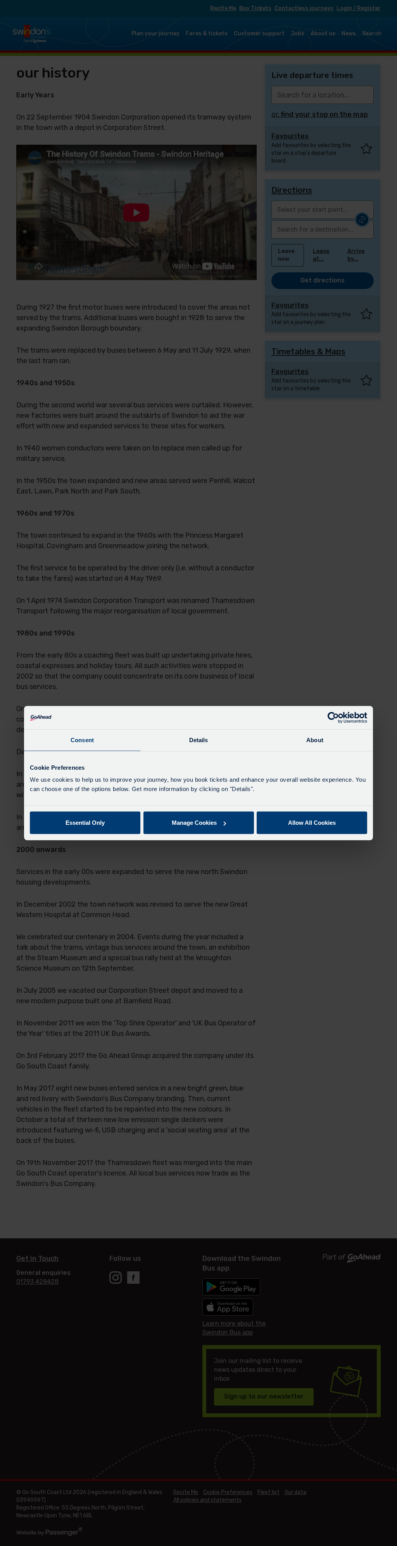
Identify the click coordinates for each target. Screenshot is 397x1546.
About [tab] (314, 739)
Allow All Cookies (312, 822)
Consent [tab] (82, 739)
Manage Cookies (194, 822)
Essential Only (85, 822)
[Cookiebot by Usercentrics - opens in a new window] (333, 717)
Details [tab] (198, 739)
